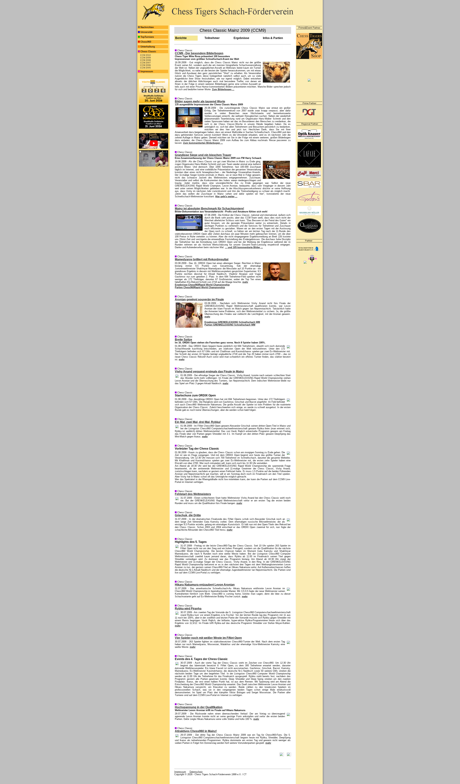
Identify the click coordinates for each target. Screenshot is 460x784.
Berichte (181, 38)
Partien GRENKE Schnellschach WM (229, 324)
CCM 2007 (145, 62)
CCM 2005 (145, 67)
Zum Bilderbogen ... (223, 89)
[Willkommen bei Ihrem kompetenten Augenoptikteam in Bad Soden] (309, 138)
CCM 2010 (145, 55)
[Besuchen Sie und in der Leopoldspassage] (309, 202)
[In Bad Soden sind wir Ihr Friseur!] (309, 214)
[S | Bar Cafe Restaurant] (309, 187)
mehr (245, 282)
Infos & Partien (273, 38)
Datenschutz (196, 771)
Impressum (180, 771)
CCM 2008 (145, 60)
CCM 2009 (145, 57)
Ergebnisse (241, 38)
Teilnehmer (212, 38)
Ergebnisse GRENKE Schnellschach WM (232, 322)
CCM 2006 (145, 65)
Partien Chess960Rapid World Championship (200, 287)
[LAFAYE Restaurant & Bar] (309, 166)
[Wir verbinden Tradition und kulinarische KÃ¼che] (309, 232)
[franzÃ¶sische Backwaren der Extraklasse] (309, 177)
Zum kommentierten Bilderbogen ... (203, 143)
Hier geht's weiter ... (226, 196)
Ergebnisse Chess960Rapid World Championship (202, 284)
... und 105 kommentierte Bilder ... (244, 247)
